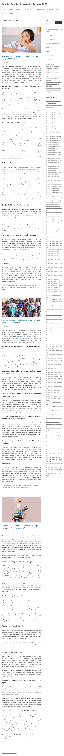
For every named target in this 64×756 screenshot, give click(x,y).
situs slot (48, 47)
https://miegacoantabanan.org (54, 376)
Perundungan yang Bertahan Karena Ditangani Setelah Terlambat (53, 68)
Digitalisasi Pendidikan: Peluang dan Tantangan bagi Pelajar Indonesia (54, 78)
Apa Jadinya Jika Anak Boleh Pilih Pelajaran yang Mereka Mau (20, 57)
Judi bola (18, 9)
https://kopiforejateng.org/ (53, 115)
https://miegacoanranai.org (53, 206)
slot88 (47, 51)
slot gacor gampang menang (53, 43)
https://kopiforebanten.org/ (53, 113)
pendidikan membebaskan (13, 737)
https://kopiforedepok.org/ (53, 166)
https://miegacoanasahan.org (53, 396)
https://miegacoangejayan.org (53, 184)
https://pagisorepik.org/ (52, 128)
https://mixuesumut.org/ (52, 176)
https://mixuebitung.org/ (52, 121)
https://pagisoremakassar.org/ (54, 130)
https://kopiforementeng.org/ (53, 146)
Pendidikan (23, 487)
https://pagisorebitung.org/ (53, 140)
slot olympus (49, 35)
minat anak (11, 287)
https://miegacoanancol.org (53, 457)
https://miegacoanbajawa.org (53, 344)
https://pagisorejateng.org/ (53, 144)
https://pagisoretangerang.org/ (54, 160)
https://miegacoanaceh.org (53, 204)
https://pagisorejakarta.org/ (53, 132)
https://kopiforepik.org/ (52, 148)
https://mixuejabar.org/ (52, 174)
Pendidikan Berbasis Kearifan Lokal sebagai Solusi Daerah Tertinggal (53, 90)
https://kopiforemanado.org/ (53, 172)
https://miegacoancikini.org (53, 231)
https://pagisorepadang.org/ (53, 142)
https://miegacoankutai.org (53, 422)
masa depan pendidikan (14, 487)
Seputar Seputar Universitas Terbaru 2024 (24, 3)
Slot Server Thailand (7, 13)
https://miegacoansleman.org (53, 287)
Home (3, 9)
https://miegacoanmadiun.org (53, 467)
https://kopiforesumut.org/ (53, 117)
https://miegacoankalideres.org (54, 243)
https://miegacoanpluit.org (53, 253)
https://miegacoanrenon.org (53, 188)
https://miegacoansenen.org (55, 220)
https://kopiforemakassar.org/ (53, 154)
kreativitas (4, 487)
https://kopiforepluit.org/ (52, 150)
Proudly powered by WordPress (9, 753)
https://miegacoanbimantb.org (54, 358)
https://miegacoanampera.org (53, 216)
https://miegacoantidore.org (53, 202)
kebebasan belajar (31, 285)
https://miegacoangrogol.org (53, 241)
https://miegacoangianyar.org (54, 285)
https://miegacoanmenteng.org (54, 249)
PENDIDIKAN (17, 285)
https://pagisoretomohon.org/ (54, 138)
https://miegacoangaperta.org (53, 299)
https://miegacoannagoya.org (53, 289)
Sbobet (10, 9)
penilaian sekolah (25, 737)
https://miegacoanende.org (55, 198)
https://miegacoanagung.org (53, 200)
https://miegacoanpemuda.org (54, 186)
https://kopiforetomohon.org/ (53, 152)
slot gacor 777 (49, 59)
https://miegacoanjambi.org (53, 279)
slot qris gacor (37, 70)
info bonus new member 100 (53, 101)
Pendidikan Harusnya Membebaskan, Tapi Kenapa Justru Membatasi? (20, 526)
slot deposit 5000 (50, 39)
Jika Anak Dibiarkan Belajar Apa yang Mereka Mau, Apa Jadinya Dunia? (21, 321)
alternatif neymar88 (22, 336)
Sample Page (28, 9)
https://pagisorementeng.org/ (53, 136)
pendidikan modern (20, 287)
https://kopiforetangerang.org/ (54, 126)
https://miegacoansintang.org (53, 190)
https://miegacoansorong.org (53, 281)
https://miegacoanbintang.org (53, 338)
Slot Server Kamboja (52, 9)
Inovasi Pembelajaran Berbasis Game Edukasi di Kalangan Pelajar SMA (54, 84)
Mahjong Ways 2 (39, 9)
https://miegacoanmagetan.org (54, 372)
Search (48, 20)
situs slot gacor (50, 55)
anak (28, 485)
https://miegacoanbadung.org (53, 374)
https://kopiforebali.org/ (52, 168)
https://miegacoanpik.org (52, 251)
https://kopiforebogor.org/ (53, 170)
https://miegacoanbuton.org (53, 390)
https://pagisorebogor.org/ (53, 158)
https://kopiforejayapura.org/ (53, 119)
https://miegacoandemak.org (53, 436)
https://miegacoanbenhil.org (53, 230)
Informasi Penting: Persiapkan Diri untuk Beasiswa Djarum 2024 (54, 105)
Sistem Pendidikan (29, 287)
